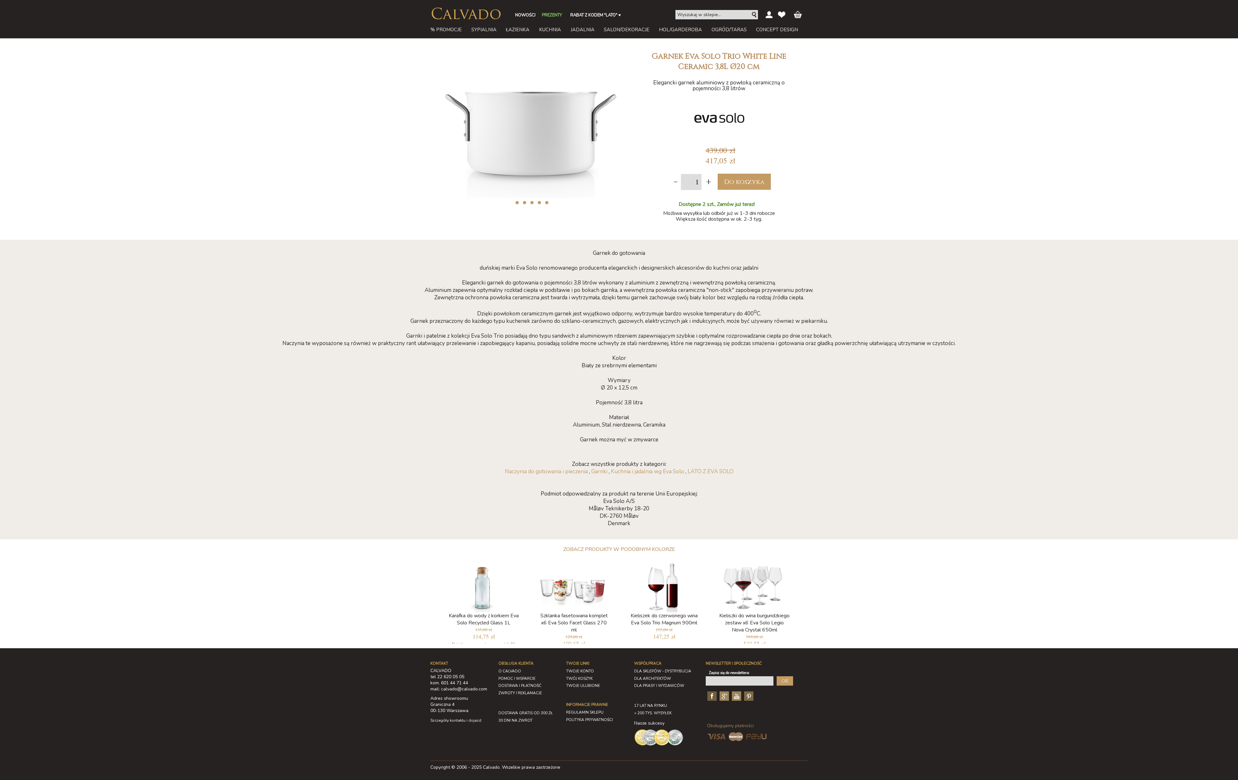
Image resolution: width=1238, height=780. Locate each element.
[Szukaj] (754, 15)
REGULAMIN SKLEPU (585, 712)
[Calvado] (465, 13)
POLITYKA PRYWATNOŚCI (589, 719)
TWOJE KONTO (580, 671)
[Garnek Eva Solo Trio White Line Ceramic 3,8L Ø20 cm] (530, 51)
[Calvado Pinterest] (747, 695)
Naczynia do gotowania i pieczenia (546, 471)
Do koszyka (744, 182)
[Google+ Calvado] (723, 695)
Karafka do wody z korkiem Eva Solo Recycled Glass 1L (484, 619)
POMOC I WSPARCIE (516, 678)
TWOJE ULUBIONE (583, 685)
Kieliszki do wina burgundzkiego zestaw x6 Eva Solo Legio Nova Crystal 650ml (754, 622)
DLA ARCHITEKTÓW (652, 678)
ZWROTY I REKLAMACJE (520, 693)
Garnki (599, 471)
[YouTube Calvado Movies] (735, 695)
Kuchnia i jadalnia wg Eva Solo (647, 471)
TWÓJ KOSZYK (579, 678)
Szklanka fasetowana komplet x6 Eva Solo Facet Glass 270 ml (574, 622)
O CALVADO (509, 671)
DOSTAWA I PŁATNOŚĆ (519, 685)
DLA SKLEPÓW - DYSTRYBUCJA (662, 671)
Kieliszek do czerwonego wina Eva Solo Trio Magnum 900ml (664, 619)
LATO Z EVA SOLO (710, 471)
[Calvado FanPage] (711, 695)
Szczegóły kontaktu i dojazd (455, 720)
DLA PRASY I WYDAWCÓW (659, 685)
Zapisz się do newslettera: (729, 672)
